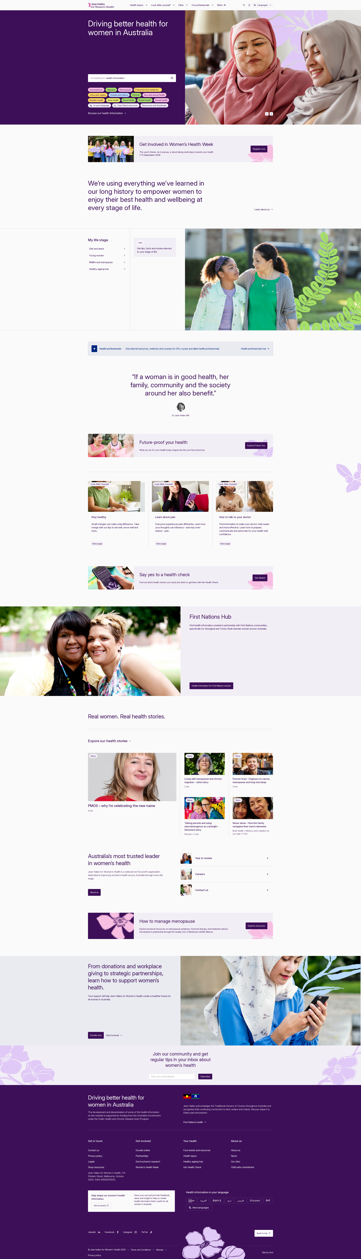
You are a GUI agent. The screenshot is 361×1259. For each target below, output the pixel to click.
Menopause (125, 90)
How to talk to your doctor (235, 517)
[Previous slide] (266, 114)
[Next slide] (271, 114)
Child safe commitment (242, 1167)
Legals (91, 1161)
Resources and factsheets (154, 105)
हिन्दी (268, 1200)
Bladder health (96, 100)
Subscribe (205, 1076)
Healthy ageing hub (193, 1161)
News (234, 1155)
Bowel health (161, 100)
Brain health (113, 100)
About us (235, 1150)
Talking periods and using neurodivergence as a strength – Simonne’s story (201, 826)
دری (229, 1200)
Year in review (203, 858)
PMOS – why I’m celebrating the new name (121, 806)
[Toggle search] (244, 5)
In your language (101, 105)
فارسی (240, 1200)
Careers (200, 874)
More (220, 5)
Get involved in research (148, 1161)
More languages (200, 1207)
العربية (203, 1200)
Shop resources (96, 1167)
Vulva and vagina (98, 95)
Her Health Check (192, 1167)
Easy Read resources (127, 105)
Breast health (145, 100)
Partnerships (142, 1155)
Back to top (262, 1233)
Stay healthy (98, 517)
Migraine (111, 90)
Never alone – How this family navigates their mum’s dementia (249, 825)
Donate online (143, 1150)
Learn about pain (165, 517)
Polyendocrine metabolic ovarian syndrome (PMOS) (148, 90)
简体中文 (217, 1200)
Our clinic (235, 1161)
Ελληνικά (255, 1200)
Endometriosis (96, 90)
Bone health (128, 100)
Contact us (201, 890)
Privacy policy (95, 1155)
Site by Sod (267, 1252)
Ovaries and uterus (119, 95)
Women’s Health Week (147, 1167)
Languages (262, 5)
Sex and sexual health (154, 95)
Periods (136, 95)
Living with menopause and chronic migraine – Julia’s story (203, 780)
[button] (139, 5)
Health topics (190, 1155)
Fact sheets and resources (196, 1150)
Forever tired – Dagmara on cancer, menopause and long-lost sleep (251, 780)
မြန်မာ (191, 1200)
